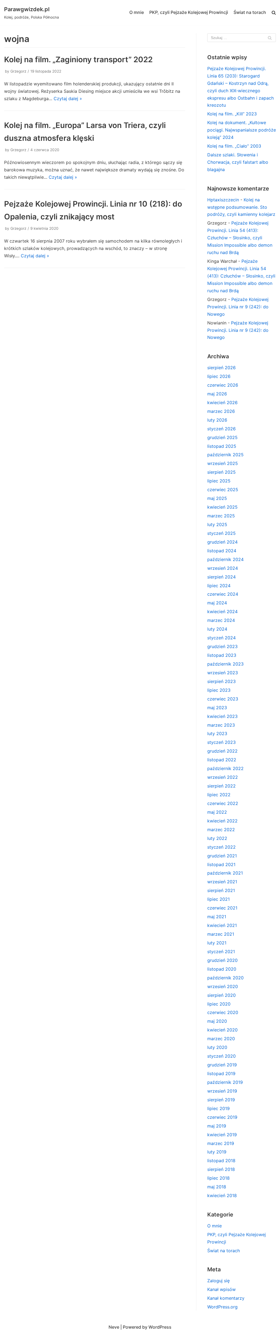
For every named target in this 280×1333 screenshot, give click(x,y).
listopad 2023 (221, 655)
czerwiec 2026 (222, 385)
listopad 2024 (221, 550)
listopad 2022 (221, 759)
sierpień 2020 (221, 995)
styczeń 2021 (221, 951)
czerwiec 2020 (222, 1012)
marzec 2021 (220, 934)
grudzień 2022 (222, 751)
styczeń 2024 (221, 637)
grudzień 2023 (222, 646)
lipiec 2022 (219, 794)
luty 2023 (217, 733)
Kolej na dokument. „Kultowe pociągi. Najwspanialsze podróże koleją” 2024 (241, 130)
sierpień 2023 (221, 681)
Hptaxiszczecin (223, 199)
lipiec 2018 (218, 1178)
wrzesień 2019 (222, 1091)
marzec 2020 (221, 1038)
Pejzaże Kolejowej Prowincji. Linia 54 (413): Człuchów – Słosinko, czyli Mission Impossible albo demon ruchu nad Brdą (239, 237)
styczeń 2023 (221, 742)
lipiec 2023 (219, 690)
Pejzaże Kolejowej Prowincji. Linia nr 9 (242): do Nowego (238, 307)
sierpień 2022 (221, 786)
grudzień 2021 (222, 855)
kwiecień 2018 (222, 1195)
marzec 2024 (221, 620)
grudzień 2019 (222, 1064)
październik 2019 (225, 1082)
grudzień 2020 (222, 960)
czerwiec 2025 (222, 489)
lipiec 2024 (219, 585)
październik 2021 (225, 873)
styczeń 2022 (221, 847)
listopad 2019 (221, 1073)
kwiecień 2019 (222, 1134)
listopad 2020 (221, 969)
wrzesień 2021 (222, 881)
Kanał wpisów (221, 1289)
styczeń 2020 (221, 1056)
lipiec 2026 (219, 376)
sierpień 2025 (221, 472)
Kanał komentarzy (225, 1298)
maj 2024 (217, 603)
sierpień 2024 (221, 577)
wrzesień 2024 (222, 568)
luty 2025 (217, 524)
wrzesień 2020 (222, 986)
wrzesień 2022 (222, 777)
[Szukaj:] (241, 37)
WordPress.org (222, 1307)
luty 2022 (217, 838)
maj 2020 (217, 1021)
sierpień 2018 (221, 1169)
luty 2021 (216, 943)
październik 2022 (225, 768)
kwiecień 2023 (222, 716)
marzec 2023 (221, 725)
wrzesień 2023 (222, 672)
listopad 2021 (221, 864)
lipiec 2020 (219, 1004)
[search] (274, 13)
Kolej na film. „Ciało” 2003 (234, 146)
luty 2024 (217, 629)
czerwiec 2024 (222, 594)
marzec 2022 (221, 829)
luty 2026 (217, 420)
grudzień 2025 (222, 437)
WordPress (159, 1327)
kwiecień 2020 (222, 1030)
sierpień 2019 (221, 1099)
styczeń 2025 (221, 533)
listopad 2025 (221, 446)
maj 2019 (216, 1126)
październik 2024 (225, 559)
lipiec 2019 (218, 1108)
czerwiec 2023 (222, 699)
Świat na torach (250, 12)
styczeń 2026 (221, 428)
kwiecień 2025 (222, 507)
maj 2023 (217, 707)
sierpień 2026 (221, 367)
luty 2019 (216, 1152)
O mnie (136, 12)
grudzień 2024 (222, 542)
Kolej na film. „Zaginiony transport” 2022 (78, 59)
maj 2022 (217, 812)
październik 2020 (225, 977)
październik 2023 (225, 664)
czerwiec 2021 (222, 908)
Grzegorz (18, 71)
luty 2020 (217, 1047)
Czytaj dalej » (68, 98)
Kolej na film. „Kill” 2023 (232, 114)
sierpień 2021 (221, 890)
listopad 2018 (221, 1160)
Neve (114, 1327)
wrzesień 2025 (222, 463)
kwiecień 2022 (222, 821)
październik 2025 (225, 454)
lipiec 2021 (218, 899)
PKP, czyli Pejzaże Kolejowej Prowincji (188, 12)
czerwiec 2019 (222, 1117)
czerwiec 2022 (222, 803)
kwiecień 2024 (222, 611)
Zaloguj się (218, 1280)
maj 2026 (217, 393)
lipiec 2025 (219, 481)
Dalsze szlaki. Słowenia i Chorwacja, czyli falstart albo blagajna (237, 162)
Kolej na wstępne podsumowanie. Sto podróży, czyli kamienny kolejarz (241, 207)
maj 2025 (217, 498)
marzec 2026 (221, 411)
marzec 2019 (220, 1143)
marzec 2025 (221, 515)
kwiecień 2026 (222, 402)
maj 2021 (216, 916)
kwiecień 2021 (222, 925)
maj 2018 (216, 1186)
